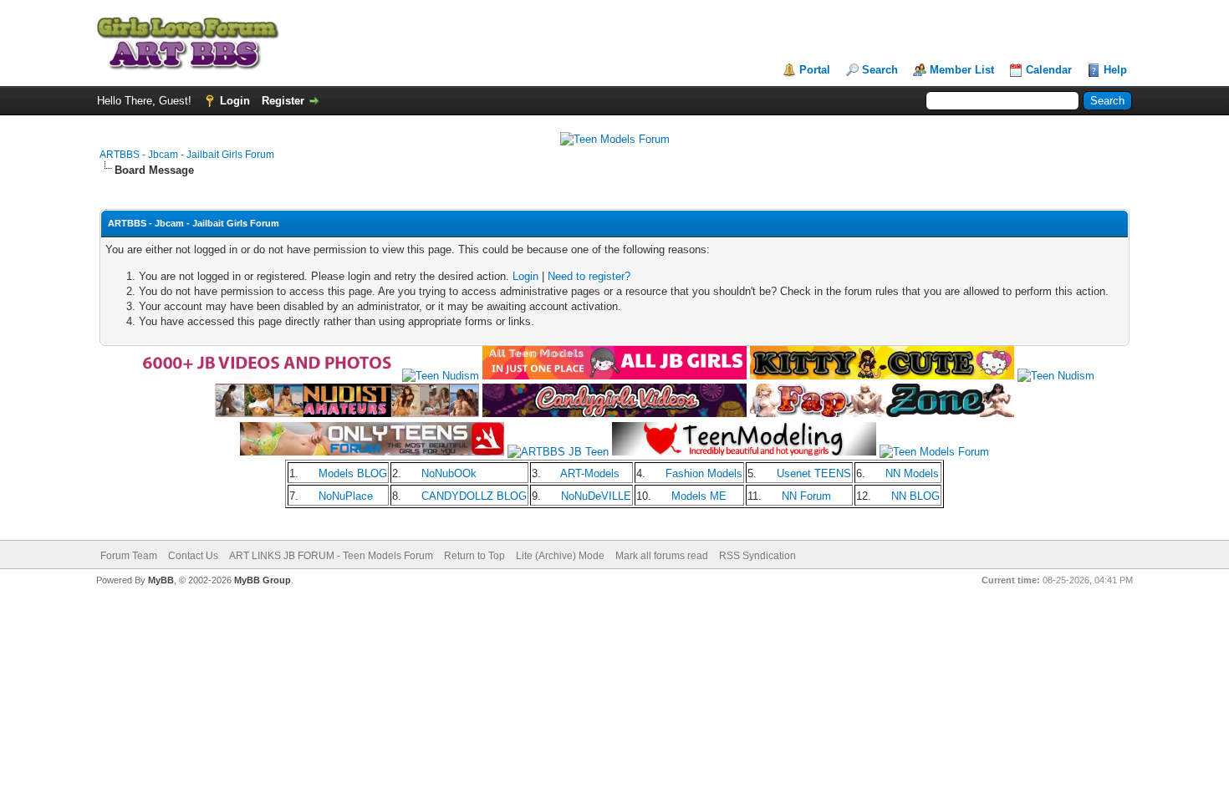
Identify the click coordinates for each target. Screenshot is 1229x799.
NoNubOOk (449, 473)
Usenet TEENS (814, 473)
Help (1115, 70)
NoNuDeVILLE (596, 496)
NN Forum (806, 496)
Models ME (699, 496)
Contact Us (193, 556)
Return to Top (474, 556)
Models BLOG (353, 473)
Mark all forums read (661, 556)
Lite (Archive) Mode (560, 556)
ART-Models (590, 473)
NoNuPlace (346, 496)
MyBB (161, 580)
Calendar (1049, 70)
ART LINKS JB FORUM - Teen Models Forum (331, 556)
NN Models (912, 473)
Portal (814, 70)
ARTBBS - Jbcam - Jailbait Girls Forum (186, 154)
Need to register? (589, 276)
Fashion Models (703, 473)
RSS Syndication (757, 556)
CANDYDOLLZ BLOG (474, 496)
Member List (962, 70)
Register (283, 100)
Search (880, 70)
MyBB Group (262, 580)
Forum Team (128, 556)
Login (235, 100)
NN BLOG (915, 496)
